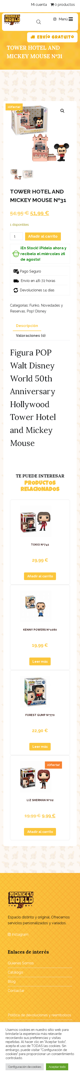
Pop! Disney (36, 311)
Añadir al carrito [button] (40, 576)
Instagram (19, 934)
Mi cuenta (39, 4)
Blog (12, 981)
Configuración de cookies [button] (24, 1066)
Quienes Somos (21, 963)
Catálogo (15, 972)
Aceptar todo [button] (57, 1066)
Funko (34, 305)
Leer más (40, 661)
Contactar (16, 991)
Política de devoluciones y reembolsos (39, 1015)
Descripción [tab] (27, 326)
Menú (64, 19)
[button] (62, 111)
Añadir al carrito (43, 236)
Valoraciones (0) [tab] (31, 335)
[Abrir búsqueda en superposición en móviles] (38, 22)
